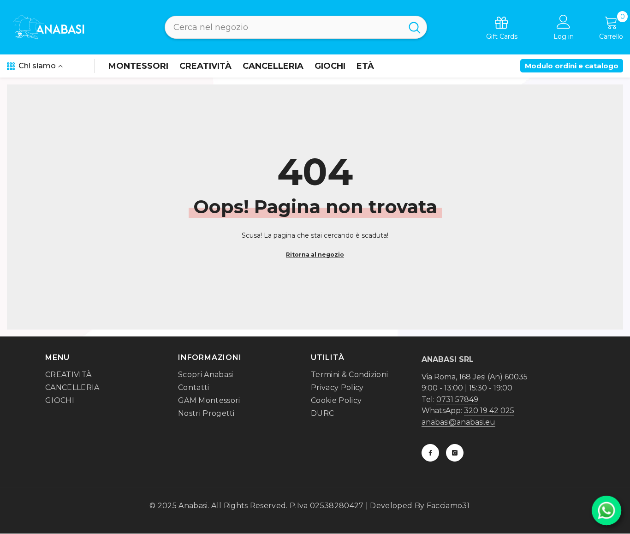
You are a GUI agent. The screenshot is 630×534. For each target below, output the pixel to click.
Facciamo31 (448, 505)
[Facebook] (430, 453)
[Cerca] (296, 27)
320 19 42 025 (489, 410)
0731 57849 (457, 399)
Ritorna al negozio (315, 254)
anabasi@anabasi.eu (458, 422)
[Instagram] (455, 453)
